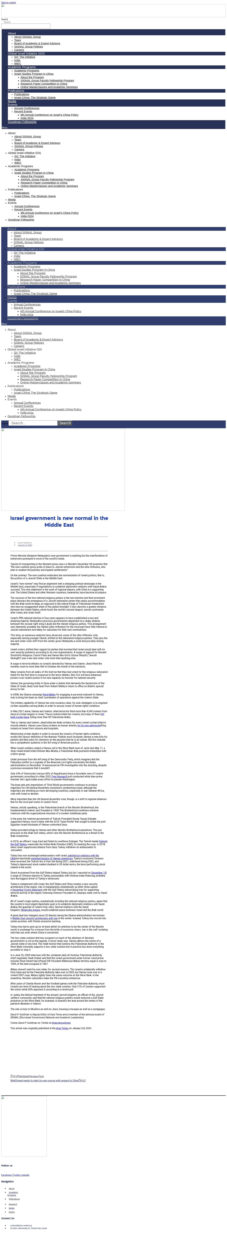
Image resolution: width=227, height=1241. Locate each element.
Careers (19, 49)
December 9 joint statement (27, 889)
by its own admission (89, 725)
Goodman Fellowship (22, 122)
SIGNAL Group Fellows (28, 46)
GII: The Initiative (24, 57)
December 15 (98, 872)
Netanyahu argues (30, 910)
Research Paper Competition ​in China (44, 83)
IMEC (17, 63)
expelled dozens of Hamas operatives (52, 858)
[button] (113, 127)
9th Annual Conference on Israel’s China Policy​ (49, 114)
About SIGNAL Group (27, 37)
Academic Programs (26, 70)
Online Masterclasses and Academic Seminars (49, 87)
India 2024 (27, 118)
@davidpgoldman (61, 1022)
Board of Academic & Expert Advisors (37, 43)
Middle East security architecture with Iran (35, 918)
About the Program (32, 77)
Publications (21, 94)
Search (4, 19)
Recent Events (23, 111)
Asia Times (62, 1028)
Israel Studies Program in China (33, 73)
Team (17, 40)
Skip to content (8, 2)
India (17, 60)
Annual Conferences (26, 108)
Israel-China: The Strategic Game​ (35, 97)
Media (12, 101)
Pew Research (59, 776)
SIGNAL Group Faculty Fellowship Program (47, 80)
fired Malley (49, 694)
